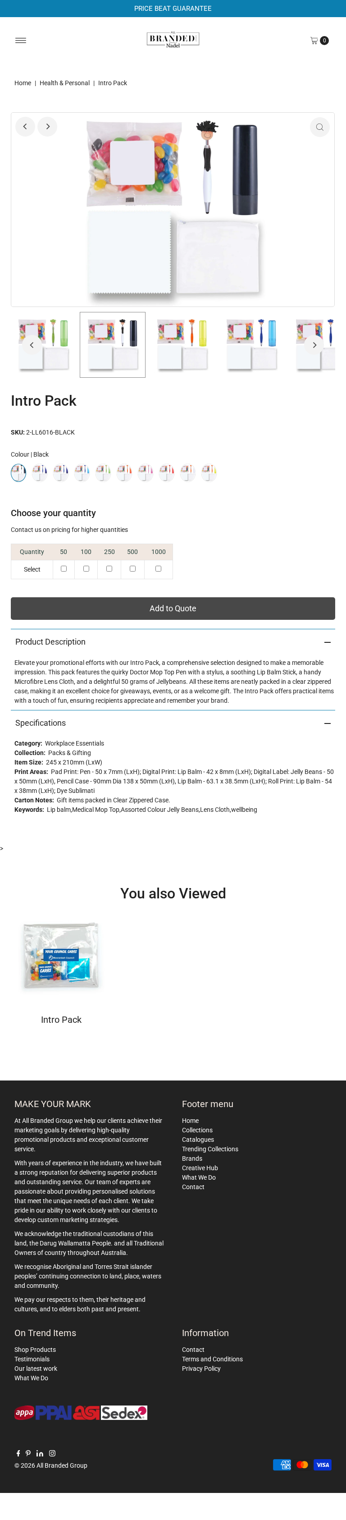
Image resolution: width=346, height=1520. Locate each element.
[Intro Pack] (61, 956)
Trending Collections (210, 1149)
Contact (193, 1186)
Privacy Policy (201, 1368)
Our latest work (35, 1368)
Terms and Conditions (212, 1359)
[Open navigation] (21, 40)
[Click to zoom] (320, 127)
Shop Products (35, 1349)
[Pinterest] (28, 1454)
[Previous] (25, 127)
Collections (197, 1130)
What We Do (199, 1177)
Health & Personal (65, 83)
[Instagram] (52, 1454)
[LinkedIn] (39, 1454)
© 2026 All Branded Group (50, 1465)
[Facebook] (18, 1454)
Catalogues (198, 1139)
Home (22, 83)
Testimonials (32, 1359)
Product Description (50, 641)
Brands (192, 1158)
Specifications (40, 723)
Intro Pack (61, 1019)
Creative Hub (200, 1168)
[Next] (47, 127)
